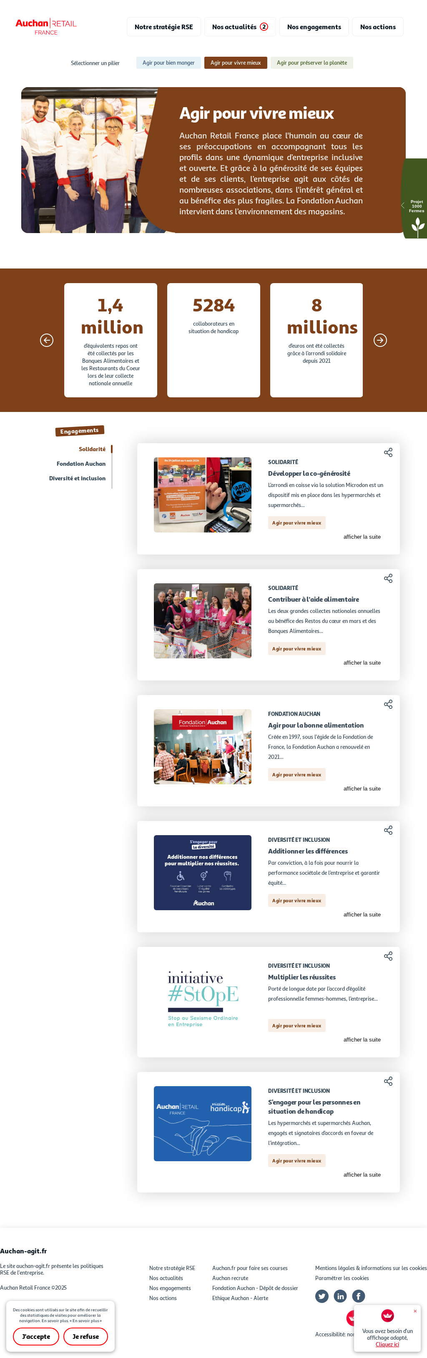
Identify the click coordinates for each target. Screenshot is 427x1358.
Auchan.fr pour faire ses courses (250, 1268)
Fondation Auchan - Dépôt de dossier (255, 1288)
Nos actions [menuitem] (378, 27)
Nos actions (163, 1298)
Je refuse (86, 1336)
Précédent (46, 340)
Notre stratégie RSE (172, 1268)
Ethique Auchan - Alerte (240, 1298)
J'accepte (36, 1336)
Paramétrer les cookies (342, 1278)
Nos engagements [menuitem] (314, 27)
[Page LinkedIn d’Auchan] (340, 1298)
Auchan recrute (230, 1278)
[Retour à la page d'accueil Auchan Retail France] (46, 26)
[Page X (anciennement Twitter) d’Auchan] (322, 1298)
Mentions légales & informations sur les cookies (371, 1268)
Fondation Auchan (81, 463)
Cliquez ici (387, 1344)
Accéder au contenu (213, 3)
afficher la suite (362, 537)
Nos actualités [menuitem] (239, 27)
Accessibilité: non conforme (347, 1334)
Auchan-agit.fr (23, 1251)
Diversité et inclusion (77, 478)
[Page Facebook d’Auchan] (358, 1298)
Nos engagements (170, 1288)
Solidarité (92, 448)
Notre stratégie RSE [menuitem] (164, 27)
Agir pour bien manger (169, 62)
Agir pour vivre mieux (236, 62)
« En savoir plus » (86, 1320)
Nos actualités (166, 1278)
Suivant (380, 340)
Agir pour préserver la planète (312, 62)
